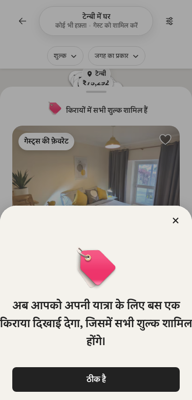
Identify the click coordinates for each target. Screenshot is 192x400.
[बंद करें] (176, 220)
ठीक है (96, 379)
